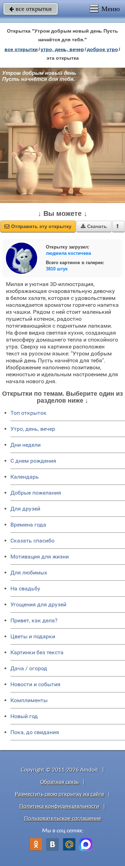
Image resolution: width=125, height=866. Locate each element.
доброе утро (102, 49)
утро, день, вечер (62, 49)
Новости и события (35, 684)
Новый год (24, 716)
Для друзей (25, 508)
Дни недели (25, 445)
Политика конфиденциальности (59, 806)
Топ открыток (28, 413)
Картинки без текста (37, 652)
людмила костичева (68, 253)
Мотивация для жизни (39, 556)
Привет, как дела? (34, 620)
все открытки (30, 8)
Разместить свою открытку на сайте (59, 794)
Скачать (94, 226)
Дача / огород (28, 668)
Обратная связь (59, 782)
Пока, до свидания (34, 732)
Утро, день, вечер (32, 429)
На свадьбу (25, 588)
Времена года (28, 524)
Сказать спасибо (32, 540)
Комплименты (29, 700)
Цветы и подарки (32, 636)
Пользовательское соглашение (62, 819)
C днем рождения (33, 460)
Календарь (24, 476)
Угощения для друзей (38, 604)
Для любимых (28, 572)
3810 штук (57, 268)
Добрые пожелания (35, 492)
